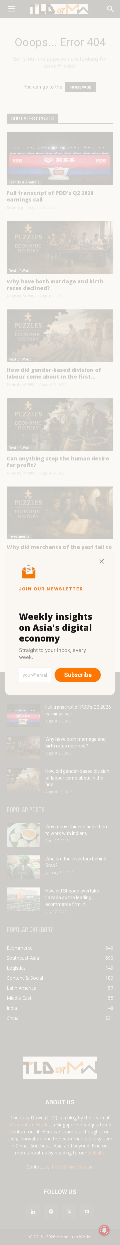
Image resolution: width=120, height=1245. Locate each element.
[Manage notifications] (104, 1230)
